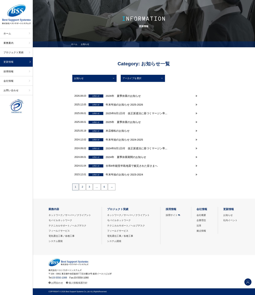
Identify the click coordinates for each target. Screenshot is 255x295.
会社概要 (201, 215)
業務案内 (9, 43)
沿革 (199, 225)
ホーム (7, 33)
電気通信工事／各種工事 (62, 236)
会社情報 (9, 81)
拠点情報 (201, 231)
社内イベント (230, 220)
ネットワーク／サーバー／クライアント (70, 215)
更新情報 (9, 62)
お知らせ (228, 215)
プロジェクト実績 (14, 52)
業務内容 (54, 209)
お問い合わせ (11, 90)
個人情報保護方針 (78, 283)
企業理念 (201, 220)
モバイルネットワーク (60, 220)
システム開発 (56, 241)
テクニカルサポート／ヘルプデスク (67, 225)
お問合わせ (57, 283)
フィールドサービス (59, 231)
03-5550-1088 (59, 277)
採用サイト (172, 215)
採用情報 (9, 71)
